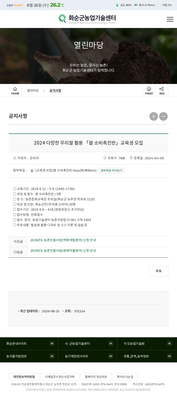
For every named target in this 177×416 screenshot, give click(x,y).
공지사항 (55, 90)
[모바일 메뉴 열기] (170, 19)
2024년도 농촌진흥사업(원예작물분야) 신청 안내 (63, 251)
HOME (15, 93)
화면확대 (154, 116)
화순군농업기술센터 (88, 19)
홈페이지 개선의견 (96, 377)
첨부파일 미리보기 (111, 170)
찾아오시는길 (125, 377)
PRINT (149, 93)
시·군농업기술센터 (77, 344)
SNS (162, 93)
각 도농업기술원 (134, 344)
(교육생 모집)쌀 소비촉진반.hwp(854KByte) (65, 170)
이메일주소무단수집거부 (60, 377)
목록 (159, 271)
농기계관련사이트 (76, 356)
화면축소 (163, 116)
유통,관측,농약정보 (136, 356)
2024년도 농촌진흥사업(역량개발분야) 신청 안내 (63, 240)
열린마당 (33, 90)
